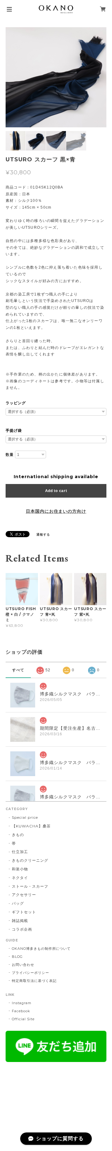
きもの (18, 834)
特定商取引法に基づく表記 (34, 981)
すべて (18, 670)
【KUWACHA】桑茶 (31, 826)
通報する (43, 535)
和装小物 (20, 869)
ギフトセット (24, 912)
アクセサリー (24, 894)
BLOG (17, 956)
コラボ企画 (22, 929)
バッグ (18, 903)
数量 (10, 454)
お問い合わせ (23, 964)
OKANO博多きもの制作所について (41, 948)
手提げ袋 (14, 430)
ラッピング (16, 403)
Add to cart (56, 491)
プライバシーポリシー (30, 972)
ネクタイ (20, 877)
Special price (25, 817)
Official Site (23, 1019)
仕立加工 (20, 851)
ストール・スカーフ (30, 886)
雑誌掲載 (20, 920)
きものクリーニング (30, 860)
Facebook (21, 1011)
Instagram (21, 1003)
